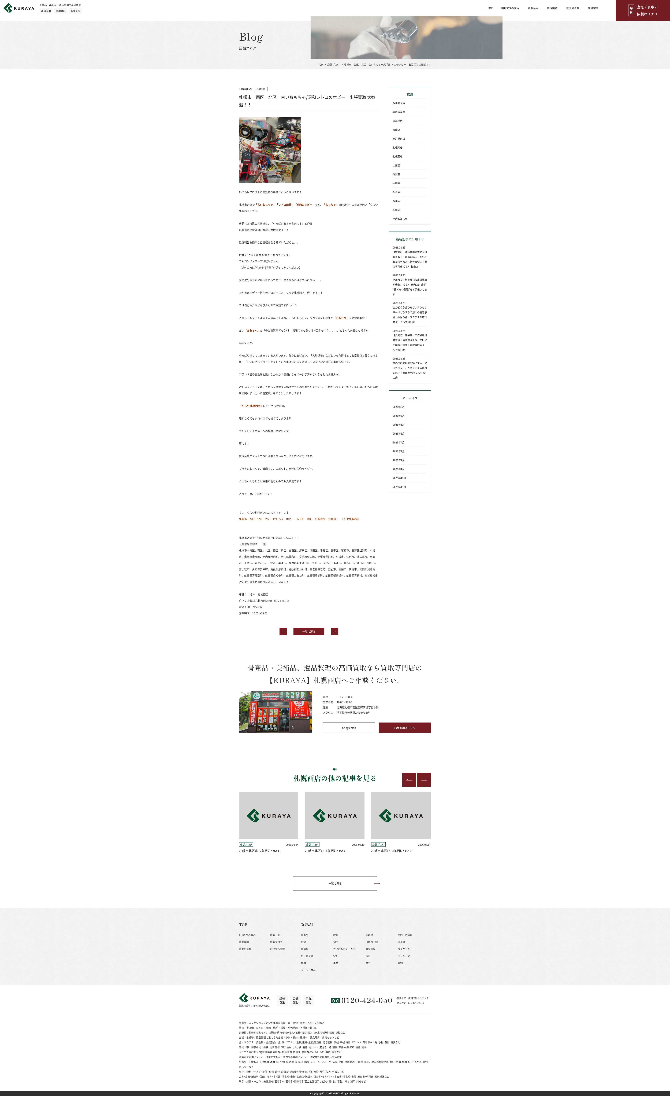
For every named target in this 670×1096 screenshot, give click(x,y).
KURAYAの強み (510, 8)
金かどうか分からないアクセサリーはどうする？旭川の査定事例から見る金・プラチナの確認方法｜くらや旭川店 (410, 315)
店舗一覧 (275, 935)
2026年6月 (399, 424)
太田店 (396, 183)
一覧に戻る (308, 631)
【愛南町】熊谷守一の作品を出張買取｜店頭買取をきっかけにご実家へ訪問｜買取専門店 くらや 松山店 (410, 342)
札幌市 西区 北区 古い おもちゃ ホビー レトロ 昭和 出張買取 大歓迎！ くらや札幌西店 (299, 519)
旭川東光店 (399, 103)
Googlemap (349, 728)
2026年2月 (399, 460)
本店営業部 (399, 111)
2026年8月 (399, 406)
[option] (268, 822)
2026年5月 (399, 433)
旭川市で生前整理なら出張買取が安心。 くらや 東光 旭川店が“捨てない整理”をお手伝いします (410, 287)
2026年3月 (399, 451)
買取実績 (552, 8)
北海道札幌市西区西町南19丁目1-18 (268, 600)
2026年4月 (399, 442)
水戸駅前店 (399, 138)
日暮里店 (398, 120)
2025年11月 (399, 487)
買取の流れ (572, 8)
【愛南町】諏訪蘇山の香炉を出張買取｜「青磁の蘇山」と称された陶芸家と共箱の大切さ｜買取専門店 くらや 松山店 (410, 259)
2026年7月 (399, 415)
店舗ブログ (333, 64)
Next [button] (424, 780)
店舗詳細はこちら (404, 728)
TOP (490, 8)
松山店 (396, 209)
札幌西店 (398, 156)
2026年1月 (399, 469)
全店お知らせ (400, 218)
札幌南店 (398, 147)
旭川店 (396, 201)
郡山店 (396, 129)
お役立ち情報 (277, 949)
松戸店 (396, 192)
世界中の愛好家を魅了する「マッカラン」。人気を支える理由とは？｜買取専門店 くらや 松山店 (410, 370)
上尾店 (396, 165)
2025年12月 (399, 478)
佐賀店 (396, 174)
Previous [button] (409, 780)
